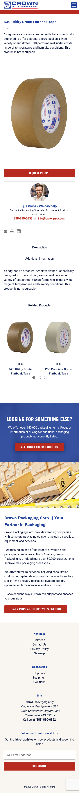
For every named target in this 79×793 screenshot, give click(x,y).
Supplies (39, 673)
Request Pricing (39, 173)
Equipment (39, 677)
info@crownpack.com (51, 218)
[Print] (12, 231)
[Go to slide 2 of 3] (39, 377)
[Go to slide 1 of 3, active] (33, 377)
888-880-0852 (23, 218)
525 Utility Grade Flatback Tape (20, 371)
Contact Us (39, 644)
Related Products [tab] (39, 305)
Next (74, 342)
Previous (4, 342)
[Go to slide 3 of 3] (45, 377)
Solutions (39, 682)
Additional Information (39, 258)
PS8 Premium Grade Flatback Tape (58, 371)
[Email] (5, 231)
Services (39, 640)
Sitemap (39, 653)
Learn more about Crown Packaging (35, 609)
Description (39, 247)
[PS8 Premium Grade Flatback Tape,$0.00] (58, 337)
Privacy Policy (39, 649)
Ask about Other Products (39, 447)
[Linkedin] (19, 231)
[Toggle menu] (74, 5)
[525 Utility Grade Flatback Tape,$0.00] (20, 337)
